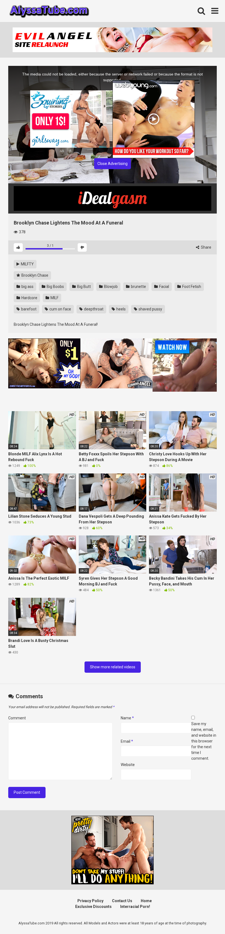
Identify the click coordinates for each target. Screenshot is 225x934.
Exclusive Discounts (93, 906)
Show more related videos (112, 667)
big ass (27, 286)
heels (121, 309)
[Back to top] (206, 917)
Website (128, 764)
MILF (54, 298)
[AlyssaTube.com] (49, 11)
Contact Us (122, 901)
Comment (17, 718)
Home (146, 901)
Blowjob (110, 286)
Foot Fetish (191, 286)
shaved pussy (150, 309)
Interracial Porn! (135, 906)
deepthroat (93, 309)
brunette (138, 286)
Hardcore (29, 298)
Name (127, 718)
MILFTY (27, 264)
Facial (163, 286)
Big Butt (83, 286)
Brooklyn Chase (34, 275)
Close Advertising (112, 163)
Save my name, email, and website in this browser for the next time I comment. (203, 741)
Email (127, 741)
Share (205, 247)
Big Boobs (55, 286)
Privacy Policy (90, 901)
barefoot (28, 309)
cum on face (60, 309)
